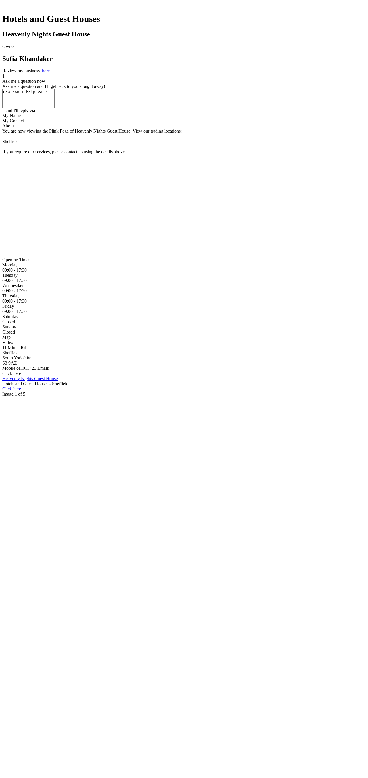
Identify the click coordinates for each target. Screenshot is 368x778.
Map (6, 337)
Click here (11, 373)
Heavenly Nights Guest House (30, 378)
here (45, 70)
